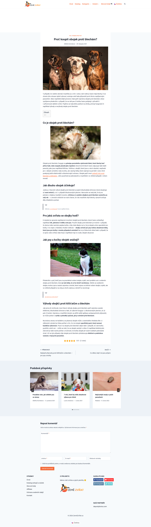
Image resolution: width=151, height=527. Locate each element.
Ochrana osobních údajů (35, 492)
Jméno (44, 458)
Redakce (97, 400)
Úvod (71, 4)
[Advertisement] (75, 21)
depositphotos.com (100, 506)
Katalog (77, 4)
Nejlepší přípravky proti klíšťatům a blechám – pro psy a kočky (56, 352)
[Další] (118, 390)
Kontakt (29, 495)
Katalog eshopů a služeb (35, 483)
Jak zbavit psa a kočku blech (51, 296)
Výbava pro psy (77, 35)
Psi (70, 35)
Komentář (45, 433)
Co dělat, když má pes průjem (100, 351)
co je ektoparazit (53, 209)
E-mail (68, 458)
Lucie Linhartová (68, 400)
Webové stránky (95, 458)
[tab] (72, 409)
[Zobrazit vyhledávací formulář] (124, 4)
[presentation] (44, 381)
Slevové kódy (105, 4)
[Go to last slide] (32, 390)
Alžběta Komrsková (38, 400)
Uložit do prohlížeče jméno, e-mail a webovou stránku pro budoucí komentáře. (66, 463)
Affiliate (29, 489)
